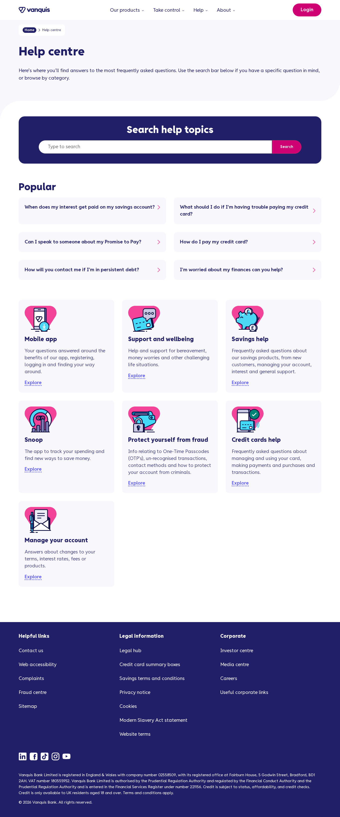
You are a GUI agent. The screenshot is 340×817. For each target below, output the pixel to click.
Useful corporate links (244, 692)
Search (286, 147)
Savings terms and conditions (152, 678)
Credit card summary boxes (149, 664)
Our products (125, 10)
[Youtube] (67, 756)
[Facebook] (35, 756)
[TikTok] (46, 756)
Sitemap (28, 706)
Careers (228, 678)
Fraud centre (33, 692)
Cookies (128, 706)
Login (307, 9)
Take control (166, 10)
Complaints (31, 678)
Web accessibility (38, 664)
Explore (33, 382)
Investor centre (236, 650)
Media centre (234, 664)
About (224, 10)
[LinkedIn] (24, 756)
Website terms (135, 734)
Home (29, 30)
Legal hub (130, 650)
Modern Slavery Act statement (153, 720)
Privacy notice (134, 692)
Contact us (31, 650)
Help (198, 10)
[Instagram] (57, 756)
